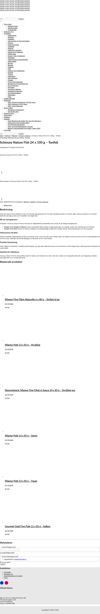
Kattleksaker (12, 35)
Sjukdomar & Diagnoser (16, 110)
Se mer (7, 307)
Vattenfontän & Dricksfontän (18, 59)
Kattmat (10, 48)
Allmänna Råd (12, 28)
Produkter (7, 33)
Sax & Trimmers (13, 85)
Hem (1, 136)
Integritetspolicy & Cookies (13, 576)
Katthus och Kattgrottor (16, 71)
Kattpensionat (9, 113)
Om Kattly (7, 130)
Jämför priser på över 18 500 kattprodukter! (15, 1)
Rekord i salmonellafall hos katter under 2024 (24, 128)
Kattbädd (11, 46)
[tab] (1, 21)
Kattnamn (7, 100)
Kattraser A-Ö (9, 32)
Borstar (10, 63)
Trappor (10, 74)
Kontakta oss (8, 574)
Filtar (9, 97)
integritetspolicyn (20, 559)
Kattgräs (11, 67)
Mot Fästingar (12, 78)
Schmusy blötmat (25, 136)
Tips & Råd (7, 24)
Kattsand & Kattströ (14, 50)
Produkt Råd (12, 30)
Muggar (10, 80)
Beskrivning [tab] (8, 205)
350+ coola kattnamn (15, 106)
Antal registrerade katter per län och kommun (24, 121)
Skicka (3, 564)
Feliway (10, 43)
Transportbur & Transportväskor (19, 41)
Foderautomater (13, 45)
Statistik (7, 119)
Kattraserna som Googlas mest (18, 123)
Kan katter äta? (13, 112)
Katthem (7, 117)
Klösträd (11, 37)
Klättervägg (12, 54)
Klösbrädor (11, 95)
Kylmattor (11, 87)
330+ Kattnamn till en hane (17, 104)
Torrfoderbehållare (14, 93)
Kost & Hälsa (8, 108)
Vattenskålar (12, 61)
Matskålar (11, 58)
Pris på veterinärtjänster (16, 125)
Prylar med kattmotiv (15, 82)
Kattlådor (11, 39)
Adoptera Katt (13, 26)
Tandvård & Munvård (15, 91)
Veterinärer (8, 115)
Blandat (10, 65)
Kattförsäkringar (9, 99)
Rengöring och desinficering (18, 84)
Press (6, 578)
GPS (9, 69)
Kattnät (10, 72)
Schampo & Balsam (14, 89)
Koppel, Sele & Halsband (16, 56)
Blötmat (14, 136)
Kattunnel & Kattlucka (15, 52)
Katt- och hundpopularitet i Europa (20, 126)
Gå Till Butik (9, 304)
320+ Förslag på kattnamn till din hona (21, 102)
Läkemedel (11, 76)
